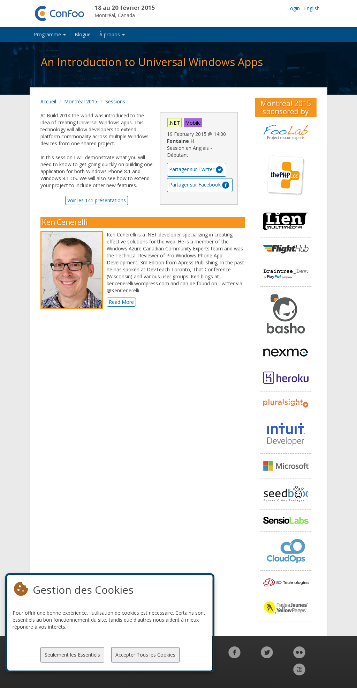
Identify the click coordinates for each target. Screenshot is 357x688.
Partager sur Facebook (195, 184)
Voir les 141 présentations (96, 200)
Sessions (115, 101)
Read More (121, 302)
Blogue (83, 34)
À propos (110, 34)
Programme (48, 34)
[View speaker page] (73, 270)
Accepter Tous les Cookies (145, 654)
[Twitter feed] (266, 656)
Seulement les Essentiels (72, 654)
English (312, 8)
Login (293, 8)
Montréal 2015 (80, 101)
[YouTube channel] (299, 673)
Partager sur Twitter (191, 169)
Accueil (48, 101)
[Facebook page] (234, 656)
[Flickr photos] (299, 656)
